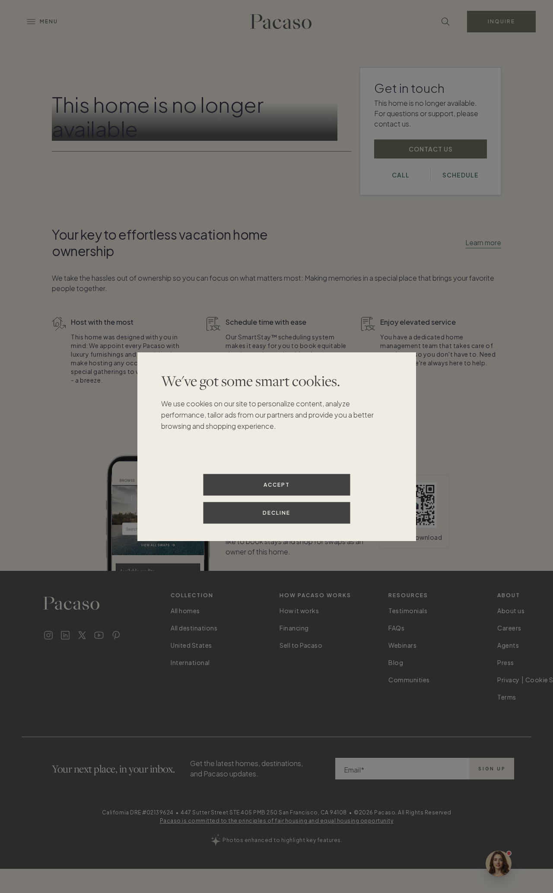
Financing (294, 628)
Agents (508, 645)
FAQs (396, 628)
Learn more (483, 242)
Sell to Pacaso (301, 645)
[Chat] (499, 864)
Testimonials (407, 610)
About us (510, 610)
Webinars (402, 645)
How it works (299, 610)
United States (191, 645)
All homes (185, 610)
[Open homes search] (445, 21)
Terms (506, 697)
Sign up (491, 768)
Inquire (501, 21)
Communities (409, 680)
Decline (276, 512)
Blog (395, 662)
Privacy (508, 680)
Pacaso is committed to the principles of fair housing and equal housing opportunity (277, 820)
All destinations (194, 628)
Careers (509, 628)
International (190, 662)
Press (505, 662)
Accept (277, 484)
